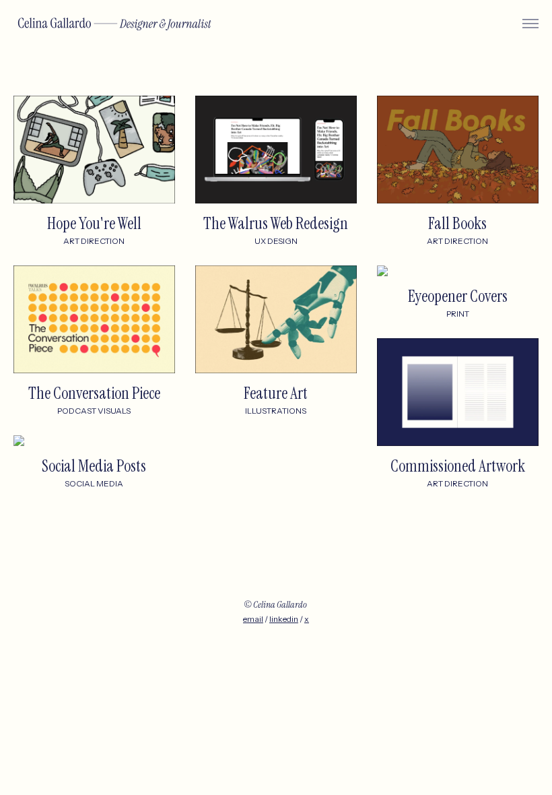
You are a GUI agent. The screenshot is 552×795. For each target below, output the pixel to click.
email (253, 619)
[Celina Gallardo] (114, 24)
